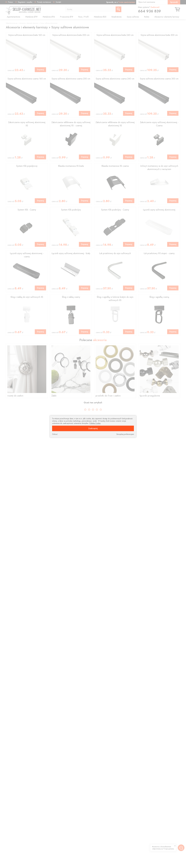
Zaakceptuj (93, 428)
